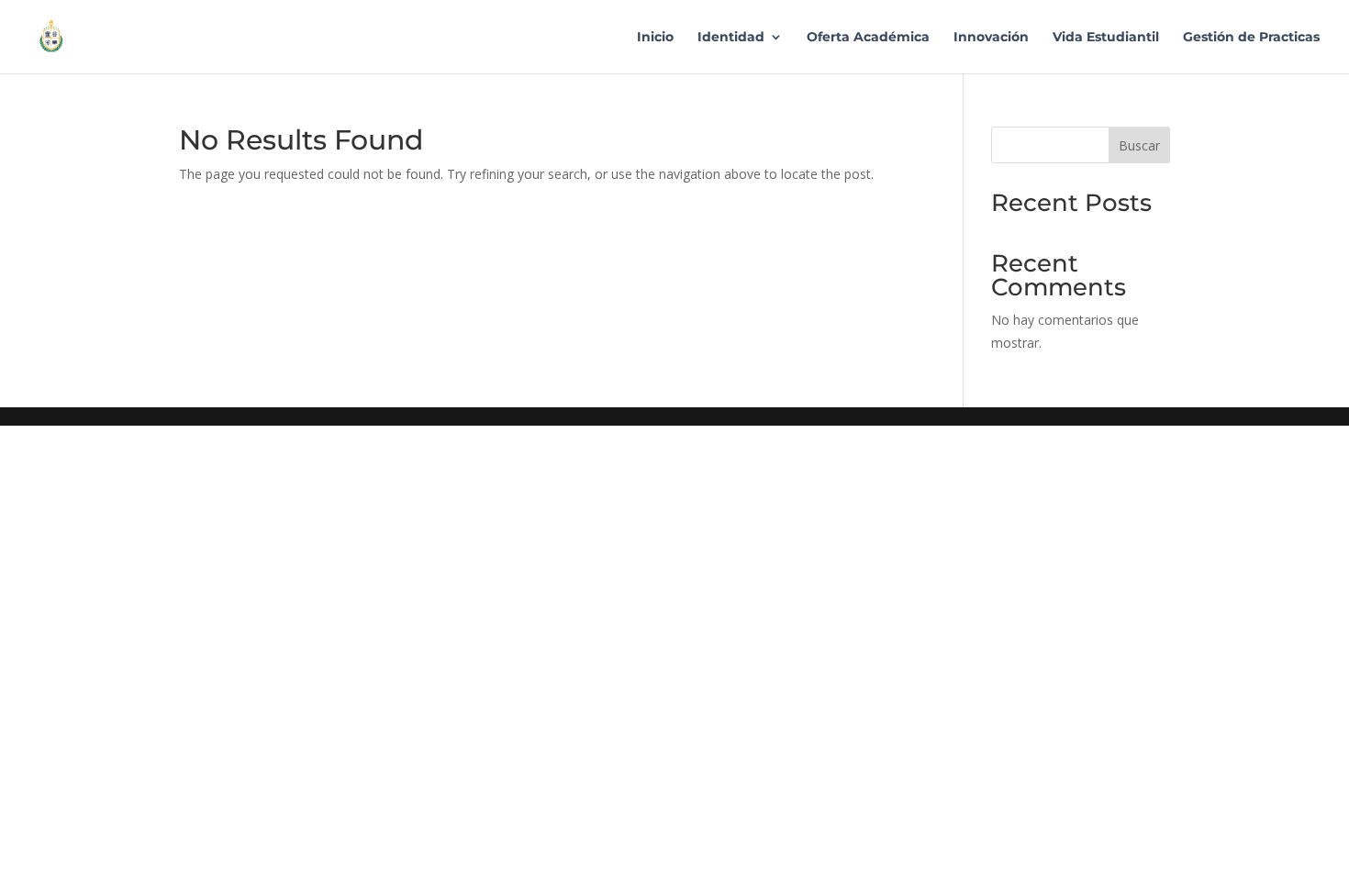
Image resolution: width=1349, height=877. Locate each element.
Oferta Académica (868, 37)
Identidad (730, 37)
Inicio (655, 37)
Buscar (1139, 145)
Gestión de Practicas (1251, 37)
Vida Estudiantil (1106, 37)
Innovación (991, 37)
